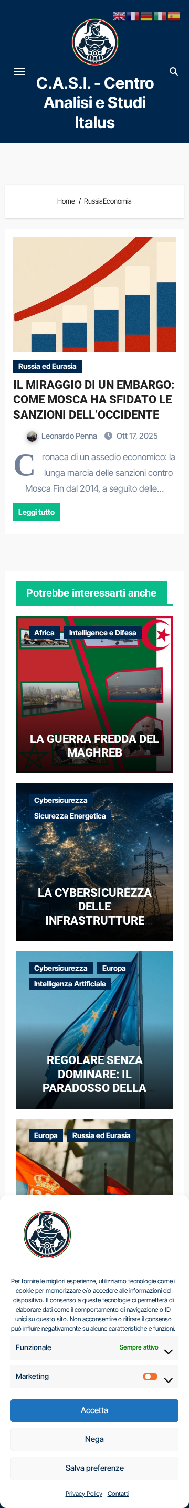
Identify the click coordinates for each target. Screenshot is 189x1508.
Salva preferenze (95, 1468)
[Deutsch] (147, 15)
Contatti (118, 1494)
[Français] (133, 15)
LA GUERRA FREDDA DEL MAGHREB (94, 745)
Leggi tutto (36, 511)
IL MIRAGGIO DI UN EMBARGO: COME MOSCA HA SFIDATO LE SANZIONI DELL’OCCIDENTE (93, 399)
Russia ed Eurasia (47, 366)
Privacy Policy (84, 1494)
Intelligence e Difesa (102, 632)
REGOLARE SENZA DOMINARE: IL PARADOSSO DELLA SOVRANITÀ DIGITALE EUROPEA (94, 1088)
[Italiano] (160, 15)
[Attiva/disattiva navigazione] (19, 71)
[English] (120, 15)
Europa (114, 967)
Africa (44, 632)
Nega (94, 1439)
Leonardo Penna (70, 436)
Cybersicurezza (61, 799)
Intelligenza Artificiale (70, 983)
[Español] (174, 15)
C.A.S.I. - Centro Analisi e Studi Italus (95, 102)
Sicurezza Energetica (70, 815)
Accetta (94, 1410)
